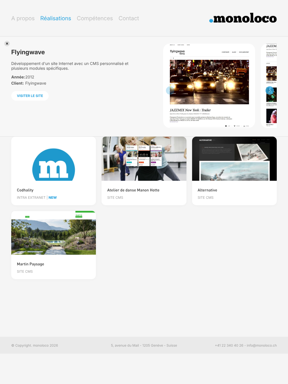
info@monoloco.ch (262, 345)
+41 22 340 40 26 (229, 345)
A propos (23, 18)
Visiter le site (30, 96)
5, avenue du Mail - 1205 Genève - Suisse (144, 345)
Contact (128, 18)
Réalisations (55, 18)
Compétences (95, 18)
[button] (270, 90)
